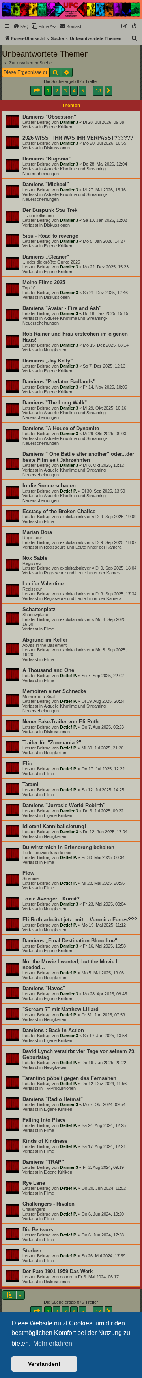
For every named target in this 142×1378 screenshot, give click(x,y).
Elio (27, 763)
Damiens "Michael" (45, 184)
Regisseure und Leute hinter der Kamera (82, 547)
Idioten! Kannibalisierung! (54, 826)
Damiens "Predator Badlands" (58, 382)
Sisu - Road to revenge (50, 236)
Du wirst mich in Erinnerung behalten (68, 847)
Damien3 (69, 122)
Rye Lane (33, 1183)
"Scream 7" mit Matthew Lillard (60, 1009)
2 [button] (56, 90)
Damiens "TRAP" (43, 1162)
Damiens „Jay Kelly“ (47, 361)
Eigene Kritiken (58, 127)
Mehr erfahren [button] (52, 1343)
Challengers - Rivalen (48, 1204)
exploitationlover (75, 516)
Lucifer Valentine (43, 584)
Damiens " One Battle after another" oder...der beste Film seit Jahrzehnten (78, 457)
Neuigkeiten (55, 349)
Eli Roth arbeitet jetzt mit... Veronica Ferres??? (79, 920)
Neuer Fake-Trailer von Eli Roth (60, 722)
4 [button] (74, 90)
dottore (66, 1276)
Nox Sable (34, 558)
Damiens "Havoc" (43, 988)
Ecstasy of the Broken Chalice (58, 511)
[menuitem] (21, 26)
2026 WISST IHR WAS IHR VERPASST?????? (77, 138)
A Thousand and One (48, 670)
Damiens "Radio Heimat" (52, 1099)
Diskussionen (57, 147)
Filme (49, 521)
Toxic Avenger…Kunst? (51, 899)
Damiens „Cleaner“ (45, 257)
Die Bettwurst (38, 1230)
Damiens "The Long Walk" (54, 403)
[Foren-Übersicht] (71, 9)
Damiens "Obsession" (49, 117)
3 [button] (65, 90)
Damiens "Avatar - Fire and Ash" (61, 308)
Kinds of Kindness (44, 1141)
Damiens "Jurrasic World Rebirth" (63, 805)
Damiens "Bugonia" (46, 159)
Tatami (30, 784)
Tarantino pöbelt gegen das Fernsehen (69, 1078)
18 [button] (98, 90)
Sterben (31, 1250)
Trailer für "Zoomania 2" (51, 743)
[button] (36, 90)
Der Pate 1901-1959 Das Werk (57, 1271)
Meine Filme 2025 (43, 282)
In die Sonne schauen (49, 486)
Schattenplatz (39, 609)
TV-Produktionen (60, 1088)
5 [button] (82, 90)
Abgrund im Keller (44, 640)
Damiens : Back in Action (53, 1030)
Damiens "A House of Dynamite (60, 428)
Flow (28, 873)
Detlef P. (68, 491)
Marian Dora (37, 532)
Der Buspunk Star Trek (49, 210)
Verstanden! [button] (44, 1364)
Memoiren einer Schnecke (54, 691)
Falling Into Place (43, 1120)
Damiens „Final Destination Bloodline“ (70, 941)
